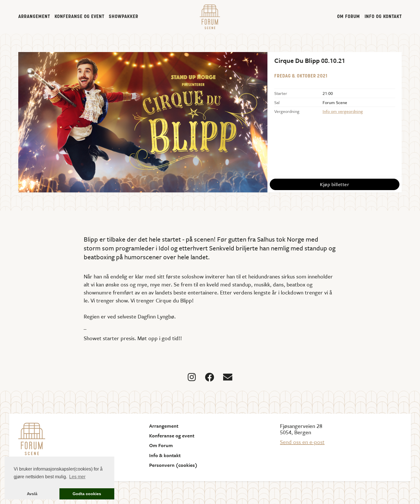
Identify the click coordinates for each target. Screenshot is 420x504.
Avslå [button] (32, 493)
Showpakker (123, 17)
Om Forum (348, 17)
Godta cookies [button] (87, 493)
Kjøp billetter (334, 184)
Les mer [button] (77, 476)
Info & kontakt (165, 455)
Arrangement (34, 17)
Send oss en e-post (302, 442)
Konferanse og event (79, 17)
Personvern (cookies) (173, 465)
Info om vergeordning (343, 111)
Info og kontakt (383, 17)
